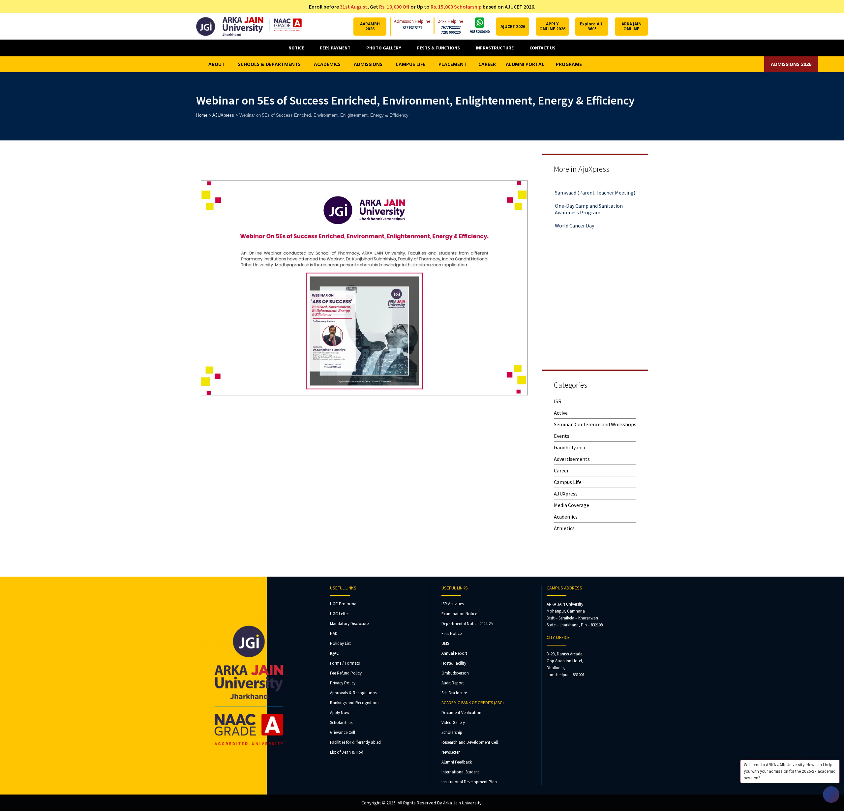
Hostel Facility (453, 663)
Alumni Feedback (456, 762)
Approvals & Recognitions (353, 693)
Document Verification (461, 712)
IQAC (334, 653)
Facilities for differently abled (355, 742)
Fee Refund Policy (346, 673)
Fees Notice (451, 633)
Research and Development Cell (469, 742)
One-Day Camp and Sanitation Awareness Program (589, 198)
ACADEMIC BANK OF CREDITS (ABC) (472, 703)
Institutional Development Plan (469, 782)
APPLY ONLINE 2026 (552, 26)
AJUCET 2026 (512, 26)
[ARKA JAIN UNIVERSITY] (249, 26)
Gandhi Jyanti (569, 447)
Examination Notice (459, 613)
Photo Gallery (383, 48)
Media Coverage (571, 505)
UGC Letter (339, 613)
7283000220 (451, 32)
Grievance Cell (342, 732)
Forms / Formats (345, 663)
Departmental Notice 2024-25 (467, 623)
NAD (334, 633)
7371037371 (412, 27)
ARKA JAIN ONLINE (631, 26)
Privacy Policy (342, 683)
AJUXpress (566, 493)
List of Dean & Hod (346, 752)
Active (561, 412)
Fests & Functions (438, 48)
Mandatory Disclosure (349, 623)
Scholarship (451, 732)
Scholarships (341, 722)
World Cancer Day (574, 214)
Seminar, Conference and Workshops (595, 424)
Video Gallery (453, 722)
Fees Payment (335, 48)
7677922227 (451, 27)
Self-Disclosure (454, 693)
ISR (557, 401)
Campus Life (568, 482)
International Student (460, 772)
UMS (445, 643)
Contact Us (542, 48)
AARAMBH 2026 (370, 26)
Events (561, 436)
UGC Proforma (343, 604)
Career (561, 470)
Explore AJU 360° (592, 26)
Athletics (564, 528)
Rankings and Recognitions (354, 703)
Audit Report (452, 683)
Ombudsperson (455, 673)
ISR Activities (452, 604)
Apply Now (339, 712)
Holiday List (340, 643)
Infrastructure (495, 48)
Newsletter (450, 752)
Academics (566, 516)
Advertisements (572, 459)
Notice (296, 48)
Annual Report (454, 653)
